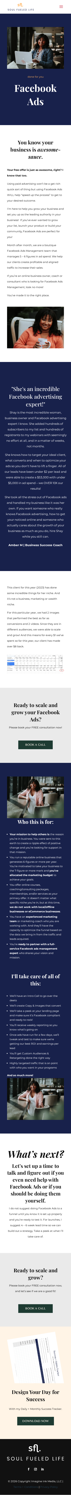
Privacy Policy (49, 1487)
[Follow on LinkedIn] (42, 1469)
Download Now (35, 1421)
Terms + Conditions (25, 1487)
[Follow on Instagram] (35, 1469)
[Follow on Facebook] (28, 1469)
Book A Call (35, 744)
